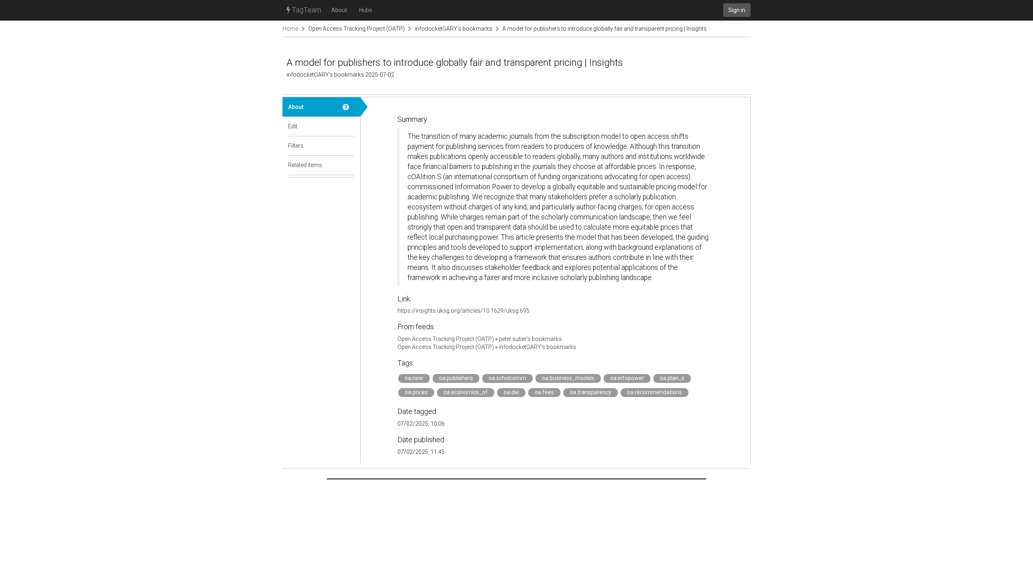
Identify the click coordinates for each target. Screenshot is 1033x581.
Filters (295, 145)
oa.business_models (568, 378)
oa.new (414, 378)
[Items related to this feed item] (348, 165)
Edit (292, 126)
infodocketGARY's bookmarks (453, 28)
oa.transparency (590, 392)
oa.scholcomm (507, 378)
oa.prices (416, 392)
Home (290, 28)
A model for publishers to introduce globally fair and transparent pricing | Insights (604, 28)
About (339, 10)
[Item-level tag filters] (348, 145)
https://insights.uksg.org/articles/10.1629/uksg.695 (463, 310)
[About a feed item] (348, 107)
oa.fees (544, 392)
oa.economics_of (465, 392)
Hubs (365, 10)
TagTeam (305, 10)
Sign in (736, 10)
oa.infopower (627, 378)
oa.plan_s (672, 378)
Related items (305, 165)
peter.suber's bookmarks (530, 339)
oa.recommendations (654, 392)
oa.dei (511, 392)
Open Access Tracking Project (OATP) (356, 28)
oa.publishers (456, 378)
